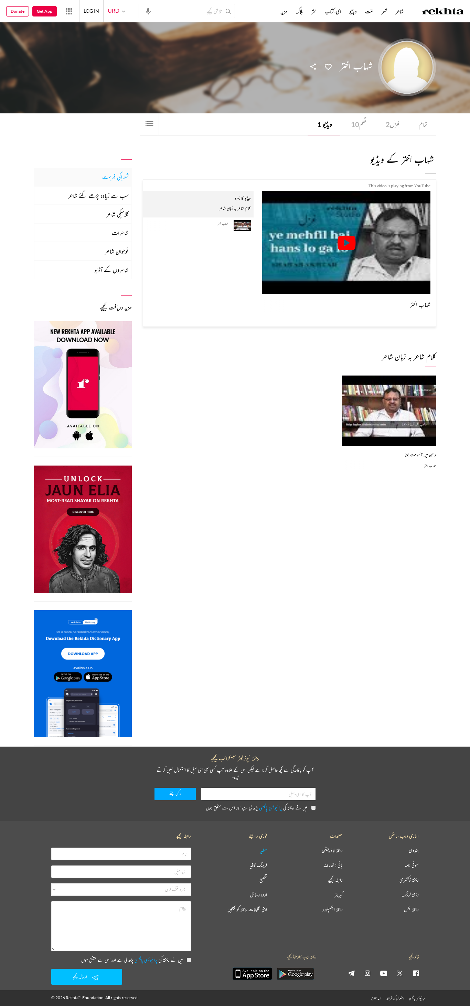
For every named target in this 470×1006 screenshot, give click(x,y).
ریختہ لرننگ (410, 895)
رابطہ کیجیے (335, 880)
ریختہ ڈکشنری (409, 880)
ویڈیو (324, 124)
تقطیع (263, 880)
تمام (423, 124)
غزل (393, 124)
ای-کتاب (332, 11)
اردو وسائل (258, 895)
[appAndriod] (295, 974)
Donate (17, 11)
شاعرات (120, 232)
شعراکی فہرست (115, 177)
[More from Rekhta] (69, 11)
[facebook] (415, 973)
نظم (359, 124)
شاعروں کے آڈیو (112, 270)
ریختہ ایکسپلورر (332, 910)
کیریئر (338, 895)
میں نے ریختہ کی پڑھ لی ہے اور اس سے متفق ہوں (256, 807)
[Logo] (443, 12)
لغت (369, 11)
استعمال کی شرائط (395, 998)
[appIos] (252, 974)
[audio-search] (148, 10)
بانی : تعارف (333, 865)
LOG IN (91, 11)
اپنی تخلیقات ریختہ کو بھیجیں (247, 910)
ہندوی (414, 850)
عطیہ (263, 850)
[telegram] (351, 973)
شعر (384, 11)
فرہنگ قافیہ (258, 865)
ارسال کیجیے (80, 977)
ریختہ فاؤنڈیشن (332, 850)
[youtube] (383, 973)
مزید (284, 11)
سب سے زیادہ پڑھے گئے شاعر (98, 195)
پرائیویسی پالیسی (270, 807)
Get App (44, 11)
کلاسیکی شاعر (117, 214)
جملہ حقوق (376, 998)
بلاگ (299, 11)
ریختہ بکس (411, 910)
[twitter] (399, 973)
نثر (313, 11)
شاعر (400, 11)
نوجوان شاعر (117, 251)
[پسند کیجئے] (328, 66)
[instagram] (367, 973)
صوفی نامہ (412, 865)
